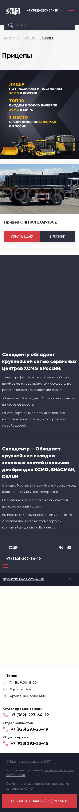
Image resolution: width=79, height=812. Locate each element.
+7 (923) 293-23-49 (29, 729)
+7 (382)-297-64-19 (42, 10)
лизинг (57, 236)
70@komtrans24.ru (20, 689)
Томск (61, 10)
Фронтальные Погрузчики (23, 579)
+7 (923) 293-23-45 (29, 743)
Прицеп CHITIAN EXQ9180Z (30, 222)
